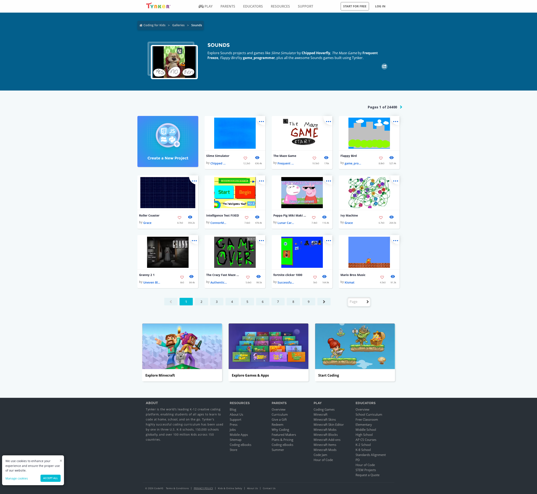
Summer (278, 450)
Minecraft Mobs (325, 429)
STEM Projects (366, 470)
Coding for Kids (154, 25)
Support (235, 419)
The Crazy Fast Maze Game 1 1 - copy (223, 275)
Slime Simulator (217, 156)
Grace (147, 223)
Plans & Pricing (282, 440)
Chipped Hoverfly (316, 53)
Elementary (364, 424)
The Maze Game (284, 156)
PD (358, 460)
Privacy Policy (203, 488)
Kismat (350, 282)
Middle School (366, 429)
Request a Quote (367, 475)
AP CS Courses (366, 440)
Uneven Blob (151, 282)
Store (233, 450)
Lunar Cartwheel (286, 223)
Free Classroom (367, 419)
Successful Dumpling (286, 282)
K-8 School (363, 450)
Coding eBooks (240, 445)
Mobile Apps (239, 434)
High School (364, 434)
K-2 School (363, 445)
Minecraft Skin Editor (329, 424)
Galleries (178, 25)
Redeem (277, 424)
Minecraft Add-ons (327, 440)
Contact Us (269, 488)
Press (233, 424)
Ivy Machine (349, 215)
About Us (236, 414)
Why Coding (280, 429)
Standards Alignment (371, 455)
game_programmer (259, 57)
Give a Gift (279, 419)
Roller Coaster (149, 215)
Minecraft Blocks (326, 434)
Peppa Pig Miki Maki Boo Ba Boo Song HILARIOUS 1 (290, 215)
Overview (278, 409)
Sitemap (235, 440)
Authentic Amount (218, 282)
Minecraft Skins (325, 419)
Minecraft (320, 414)
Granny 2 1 (147, 275)
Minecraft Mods (325, 450)
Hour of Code (323, 460)
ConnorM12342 (218, 223)
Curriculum (280, 414)
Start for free (354, 6)
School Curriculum (369, 414)
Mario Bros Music (352, 275)
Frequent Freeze (286, 163)
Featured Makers (284, 434)
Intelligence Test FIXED (222, 215)
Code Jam (320, 455)
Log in (380, 6)
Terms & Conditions (177, 488)
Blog (233, 409)
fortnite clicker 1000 (287, 275)
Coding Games (324, 409)
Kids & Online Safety (230, 488)
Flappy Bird (348, 156)
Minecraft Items (325, 445)
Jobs (233, 429)
